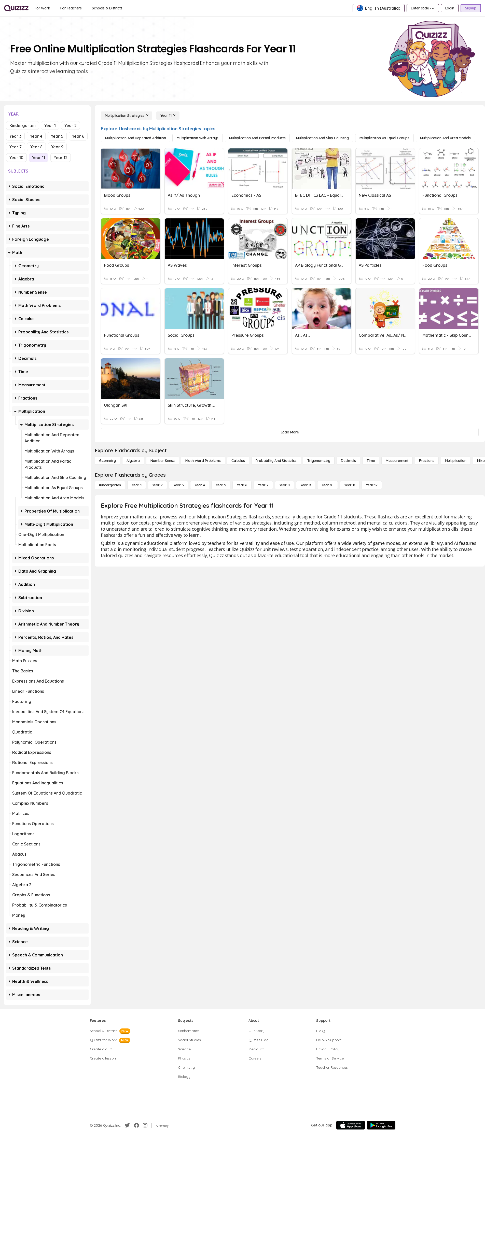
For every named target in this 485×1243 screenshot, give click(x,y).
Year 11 (38, 157)
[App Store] (350, 1125)
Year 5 (57, 136)
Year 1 (50, 125)
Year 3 (15, 136)
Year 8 (36, 146)
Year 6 (78, 136)
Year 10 (16, 157)
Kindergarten (22, 125)
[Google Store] (381, 1125)
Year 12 (60, 157)
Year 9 (57, 146)
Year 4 (36, 136)
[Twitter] (127, 1125)
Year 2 (70, 125)
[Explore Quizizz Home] (16, 8)
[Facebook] (136, 1125)
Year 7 (15, 146)
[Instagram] (145, 1125)
